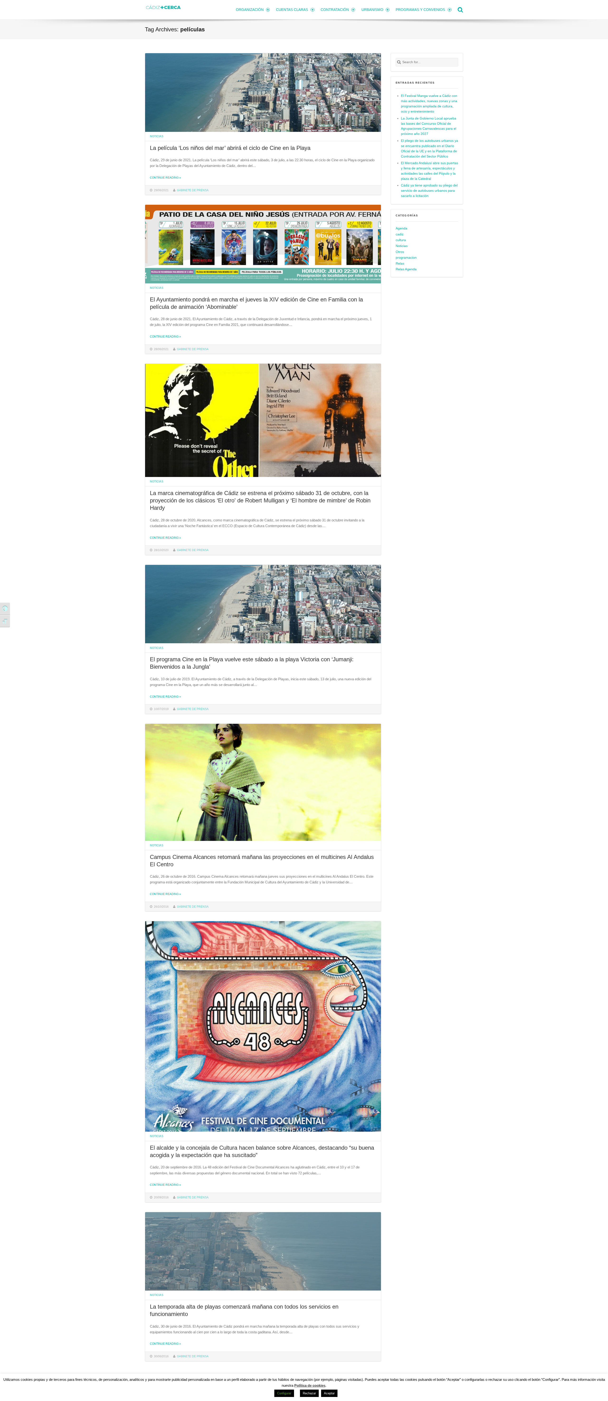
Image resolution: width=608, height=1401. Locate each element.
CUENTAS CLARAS (292, 10)
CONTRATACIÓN (335, 10)
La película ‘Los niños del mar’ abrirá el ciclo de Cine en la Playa (230, 148)
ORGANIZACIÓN (250, 10)
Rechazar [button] (309, 1393)
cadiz (400, 234)
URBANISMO (372, 10)
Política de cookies (309, 1385)
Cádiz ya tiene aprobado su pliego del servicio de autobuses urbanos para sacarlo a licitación (429, 191)
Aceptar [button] (329, 1393)
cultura (401, 240)
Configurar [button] (284, 1393)
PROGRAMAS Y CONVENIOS (420, 10)
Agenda (401, 228)
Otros (400, 252)
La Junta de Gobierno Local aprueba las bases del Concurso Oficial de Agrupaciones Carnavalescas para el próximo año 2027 (428, 126)
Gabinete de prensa (193, 190)
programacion (406, 257)
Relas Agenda (406, 269)
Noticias (156, 136)
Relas (400, 263)
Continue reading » (165, 177)
